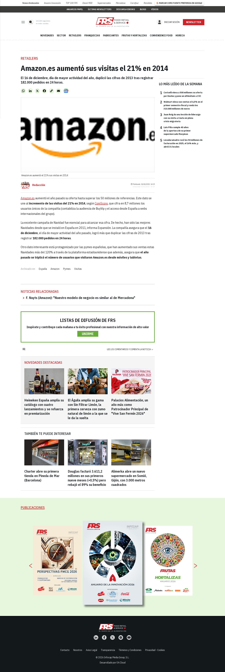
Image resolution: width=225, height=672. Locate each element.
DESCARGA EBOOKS (125, 9)
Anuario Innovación (52, 3)
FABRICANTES (111, 35)
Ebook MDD (87, 3)
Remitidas (148, 3)
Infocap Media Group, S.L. (116, 657)
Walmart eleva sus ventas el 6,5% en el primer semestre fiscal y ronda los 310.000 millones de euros (181, 105)
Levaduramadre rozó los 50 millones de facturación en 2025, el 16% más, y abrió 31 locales (181, 143)
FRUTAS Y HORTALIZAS (134, 35)
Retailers (29, 58)
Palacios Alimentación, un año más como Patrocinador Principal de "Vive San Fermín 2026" (129, 407)
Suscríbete (194, 22)
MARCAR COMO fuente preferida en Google (180, 3)
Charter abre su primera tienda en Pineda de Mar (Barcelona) (42, 475)
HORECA (180, 35)
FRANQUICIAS (92, 35)
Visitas (78, 269)
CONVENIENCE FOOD (161, 35)
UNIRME (88, 333)
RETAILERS (75, 35)
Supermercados (104, 3)
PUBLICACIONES (33, 507)
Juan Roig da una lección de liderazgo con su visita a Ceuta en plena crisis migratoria (180, 118)
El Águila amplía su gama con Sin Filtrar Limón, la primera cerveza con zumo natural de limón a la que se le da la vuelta (88, 409)
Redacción (38, 185)
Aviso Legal (91, 650)
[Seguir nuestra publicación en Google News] (66, 90)
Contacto (64, 650)
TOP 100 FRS (71, 3)
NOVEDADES (47, 35)
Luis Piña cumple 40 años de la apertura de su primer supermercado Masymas (175, 131)
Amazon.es (28, 198)
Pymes (67, 269)
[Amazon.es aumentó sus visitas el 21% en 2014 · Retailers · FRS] (112, 22)
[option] (112, 562)
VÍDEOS (154, 9)
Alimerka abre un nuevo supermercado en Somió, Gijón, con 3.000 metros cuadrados (129, 478)
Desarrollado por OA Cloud (113, 662)
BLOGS (143, 9)
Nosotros (77, 650)
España (43, 269)
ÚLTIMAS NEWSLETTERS (99, 9)
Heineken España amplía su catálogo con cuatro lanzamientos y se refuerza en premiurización (44, 407)
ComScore (101, 203)
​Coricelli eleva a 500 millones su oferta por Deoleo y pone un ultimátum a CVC (181, 94)
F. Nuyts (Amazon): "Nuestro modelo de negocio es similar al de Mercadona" (80, 297)
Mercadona (120, 3)
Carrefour (134, 3)
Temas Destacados (30, 3)
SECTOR (61, 35)
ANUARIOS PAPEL (75, 9)
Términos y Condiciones (130, 650)
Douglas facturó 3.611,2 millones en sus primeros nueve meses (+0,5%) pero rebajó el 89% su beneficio (87, 478)
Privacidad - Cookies (155, 650)
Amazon (55, 269)
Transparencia (108, 650)
